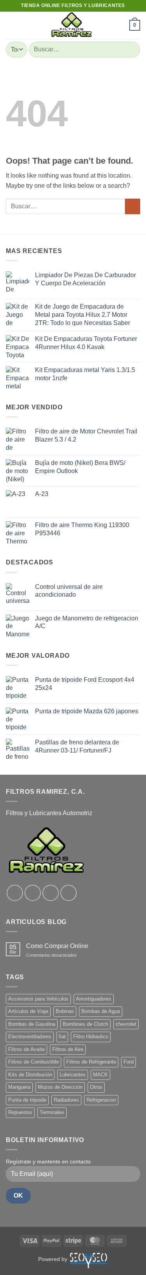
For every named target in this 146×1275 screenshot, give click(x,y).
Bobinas (65, 1011)
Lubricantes (73, 1075)
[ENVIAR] (131, 49)
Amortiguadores (93, 999)
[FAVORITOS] (120, 25)
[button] (10, 25)
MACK (100, 1075)
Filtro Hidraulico (90, 1036)
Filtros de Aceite (26, 1049)
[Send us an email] (68, 893)
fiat (62, 1036)
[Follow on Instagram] (33, 893)
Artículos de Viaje (28, 1011)
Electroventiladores (29, 1036)
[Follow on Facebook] (15, 893)
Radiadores (66, 1100)
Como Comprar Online (57, 946)
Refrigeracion (101, 1100)
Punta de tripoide (27, 1100)
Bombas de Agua (100, 1011)
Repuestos (20, 1112)
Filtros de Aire (67, 1049)
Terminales (52, 1112)
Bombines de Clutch (85, 1024)
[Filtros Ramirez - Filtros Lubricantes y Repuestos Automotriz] (71, 25)
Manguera (19, 1087)
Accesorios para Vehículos (38, 999)
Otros (96, 1087)
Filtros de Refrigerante (91, 1062)
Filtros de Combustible (33, 1062)
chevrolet (126, 1024)
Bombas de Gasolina (31, 1024)
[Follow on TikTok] (50, 893)
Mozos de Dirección (60, 1087)
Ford (128, 1062)
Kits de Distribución (30, 1075)
